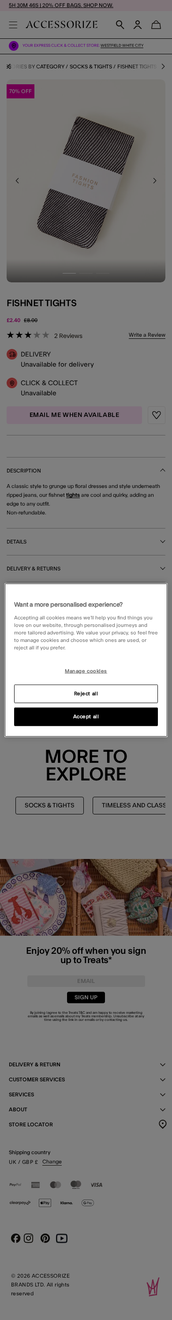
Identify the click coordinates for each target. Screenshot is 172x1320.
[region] (86, 660)
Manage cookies (86, 671)
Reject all (86, 693)
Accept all (86, 716)
